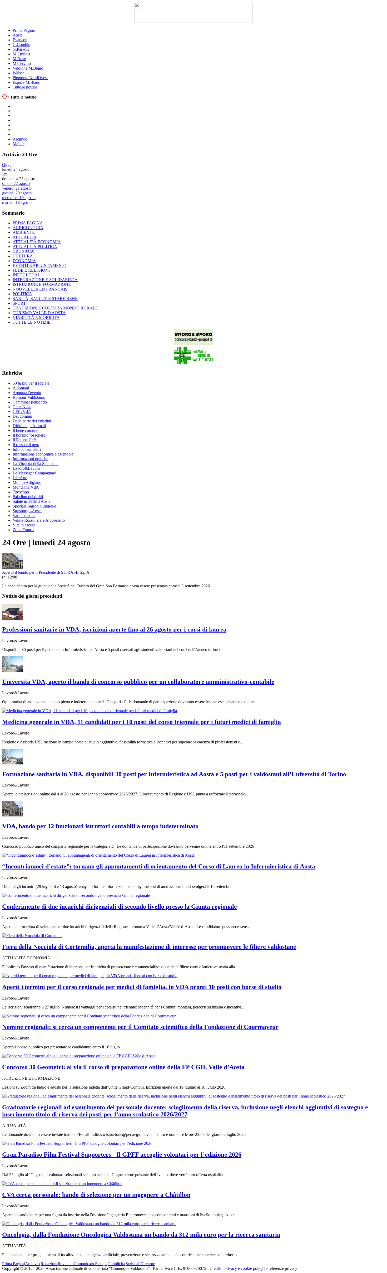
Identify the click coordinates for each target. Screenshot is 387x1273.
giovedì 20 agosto (17, 193)
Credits (215, 1268)
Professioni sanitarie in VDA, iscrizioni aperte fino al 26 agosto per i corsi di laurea (114, 629)
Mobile (18, 144)
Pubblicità (116, 1263)
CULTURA (23, 256)
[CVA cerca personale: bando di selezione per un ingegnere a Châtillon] (62, 1183)
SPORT (19, 303)
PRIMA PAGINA (28, 223)
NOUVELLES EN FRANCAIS (40, 289)
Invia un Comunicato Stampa (83, 1263)
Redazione (49, 1263)
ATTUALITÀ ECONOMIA (37, 242)
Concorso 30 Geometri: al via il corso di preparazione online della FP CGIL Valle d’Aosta (123, 1067)
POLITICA (22, 294)
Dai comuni (22, 416)
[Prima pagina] (4, 97)
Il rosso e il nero (26, 444)
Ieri (5, 174)
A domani (21, 388)
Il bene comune (25, 430)
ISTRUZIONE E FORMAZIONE (42, 284)
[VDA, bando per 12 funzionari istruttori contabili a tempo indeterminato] (12, 815)
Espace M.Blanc (26, 82)
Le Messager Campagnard (34, 473)
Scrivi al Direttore (140, 1263)
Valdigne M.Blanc (28, 68)
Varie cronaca (24, 515)
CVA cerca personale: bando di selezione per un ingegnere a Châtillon (96, 1194)
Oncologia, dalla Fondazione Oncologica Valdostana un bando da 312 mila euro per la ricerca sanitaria (141, 1234)
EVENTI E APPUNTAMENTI (39, 265)
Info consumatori (27, 449)
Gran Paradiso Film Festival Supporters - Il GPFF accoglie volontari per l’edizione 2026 (121, 1154)
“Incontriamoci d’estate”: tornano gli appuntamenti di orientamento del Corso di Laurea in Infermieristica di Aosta (158, 866)
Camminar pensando (30, 402)
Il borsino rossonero (29, 435)
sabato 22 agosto (16, 183)
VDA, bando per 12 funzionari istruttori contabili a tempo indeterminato (100, 826)
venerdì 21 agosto (17, 188)
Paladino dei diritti (28, 496)
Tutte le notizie (25, 87)
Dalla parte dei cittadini (32, 421)
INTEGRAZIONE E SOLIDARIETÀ (45, 279)
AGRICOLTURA (28, 227)
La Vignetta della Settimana (35, 463)
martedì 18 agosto (17, 202)
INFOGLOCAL (26, 275)
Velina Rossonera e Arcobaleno (39, 520)
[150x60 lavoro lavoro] (193, 343)
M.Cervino (22, 63)
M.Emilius (21, 54)
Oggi (6, 164)
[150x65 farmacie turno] (193, 362)
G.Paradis (21, 49)
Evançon (20, 40)
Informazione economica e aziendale (43, 454)
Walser (18, 73)
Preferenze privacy (281, 1268)
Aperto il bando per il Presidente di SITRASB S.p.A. (46, 572)
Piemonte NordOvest (30, 77)
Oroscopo (21, 492)
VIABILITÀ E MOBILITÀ (36, 317)
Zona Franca (23, 529)
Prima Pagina (24, 30)
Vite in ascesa (24, 525)
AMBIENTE (24, 232)
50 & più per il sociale (31, 383)
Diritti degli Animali (29, 425)
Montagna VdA (26, 487)
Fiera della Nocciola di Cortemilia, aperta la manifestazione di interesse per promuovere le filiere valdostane (149, 946)
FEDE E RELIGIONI (31, 270)
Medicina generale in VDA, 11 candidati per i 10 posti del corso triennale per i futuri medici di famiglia (141, 721)
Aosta (17, 35)
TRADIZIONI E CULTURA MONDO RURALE (55, 308)
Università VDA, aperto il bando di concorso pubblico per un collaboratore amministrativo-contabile (138, 681)
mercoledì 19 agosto (19, 197)
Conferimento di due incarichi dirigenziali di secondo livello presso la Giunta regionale (119, 906)
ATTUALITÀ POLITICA (35, 246)
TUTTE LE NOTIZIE (32, 322)
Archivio (20, 139)
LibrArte (20, 477)
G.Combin (21, 44)
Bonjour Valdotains (29, 397)
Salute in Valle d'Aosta (31, 501)
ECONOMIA (24, 260)
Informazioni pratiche (30, 459)
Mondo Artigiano (27, 482)
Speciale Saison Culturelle (34, 506)
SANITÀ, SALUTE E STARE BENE (45, 298)
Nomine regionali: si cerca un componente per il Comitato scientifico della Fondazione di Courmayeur (140, 1026)
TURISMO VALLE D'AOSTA (39, 313)
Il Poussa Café (25, 440)
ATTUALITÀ (25, 237)
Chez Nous (22, 407)
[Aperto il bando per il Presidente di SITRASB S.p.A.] (12, 567)
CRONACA (23, 251)
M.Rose (19, 58)
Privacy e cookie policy (243, 1268)
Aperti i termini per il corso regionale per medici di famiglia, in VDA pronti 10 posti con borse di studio (141, 987)
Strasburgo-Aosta (27, 511)
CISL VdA (22, 411)
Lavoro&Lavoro (26, 468)
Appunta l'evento (27, 392)
